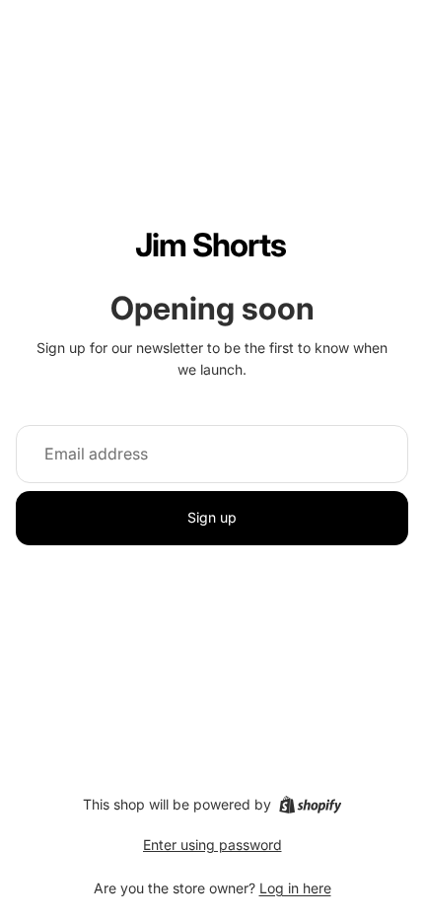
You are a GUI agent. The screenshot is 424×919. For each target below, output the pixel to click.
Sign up (212, 517)
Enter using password (212, 844)
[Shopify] (310, 804)
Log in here (295, 888)
